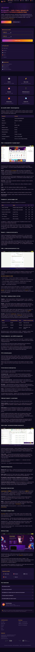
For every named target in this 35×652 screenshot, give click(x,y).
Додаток (4, 57)
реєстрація (3, 513)
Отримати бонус (17, 40)
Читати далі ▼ (12, 18)
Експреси (15, 573)
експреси (29, 310)
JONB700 (27, 491)
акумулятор (13, 313)
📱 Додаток (10, 2)
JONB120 (9, 491)
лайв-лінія (21, 555)
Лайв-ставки (6, 573)
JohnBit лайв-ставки (12, 268)
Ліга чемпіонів (13, 170)
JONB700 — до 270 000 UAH (23, 623)
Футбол (26, 573)
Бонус (4, 54)
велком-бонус (4, 491)
